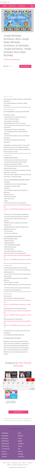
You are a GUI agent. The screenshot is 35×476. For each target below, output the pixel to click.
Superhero (4, 454)
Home (4, 462)
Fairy (19, 448)
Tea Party (4, 456)
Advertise (15, 462)
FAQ (20, 462)
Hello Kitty (21, 443)
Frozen (20, 438)
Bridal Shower (5, 441)
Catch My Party (17, 1)
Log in (32, 1)
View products (18, 412)
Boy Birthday (5, 435)
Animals (20, 446)
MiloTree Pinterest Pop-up (20, 464)
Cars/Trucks (21, 456)
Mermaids (20, 454)
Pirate (19, 433)
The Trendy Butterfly (14, 59)
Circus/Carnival (5, 448)
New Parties (12, 6)
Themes (4, 6)
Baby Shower (5, 438)
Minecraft (20, 435)
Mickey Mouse (5, 443)
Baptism (20, 441)
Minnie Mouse (5, 446)
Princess (4, 451)
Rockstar (20, 451)
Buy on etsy (25, 66)
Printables (22, 6)
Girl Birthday (5, 433)
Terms (9, 464)
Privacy (30, 462)
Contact (24, 462)
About (9, 462)
